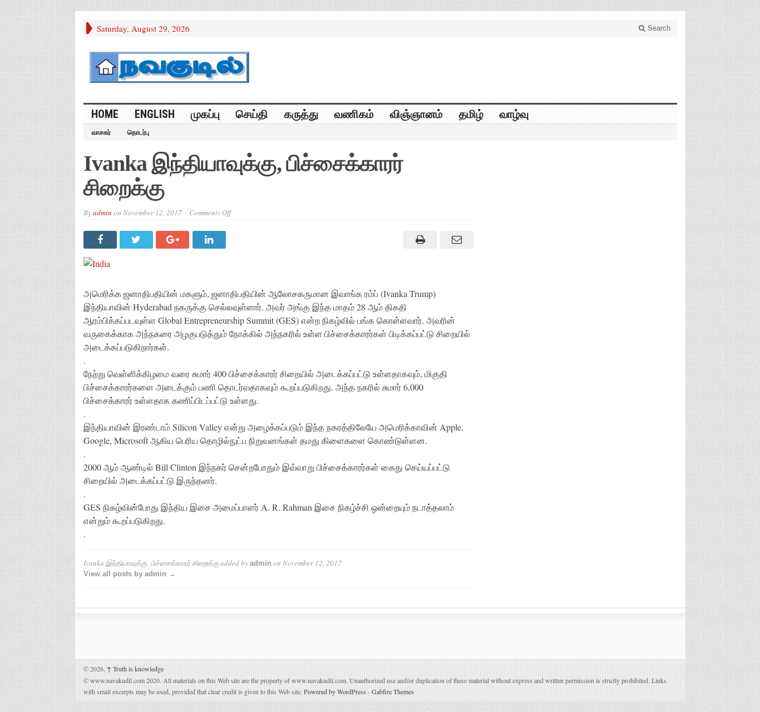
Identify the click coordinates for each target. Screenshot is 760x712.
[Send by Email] (455, 240)
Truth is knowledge (135, 668)
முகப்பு (205, 114)
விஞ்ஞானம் (416, 114)
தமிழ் (471, 114)
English (155, 114)
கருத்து (301, 114)
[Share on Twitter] (138, 240)
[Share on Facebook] (101, 240)
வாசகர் (101, 132)
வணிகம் (354, 114)
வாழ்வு (514, 114)
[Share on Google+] (174, 240)
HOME (105, 114)
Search (657, 28)
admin (102, 212)
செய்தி (252, 114)
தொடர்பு (138, 132)
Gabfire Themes (393, 691)
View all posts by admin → (129, 574)
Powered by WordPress (335, 691)
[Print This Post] (419, 240)
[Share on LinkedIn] (211, 240)
